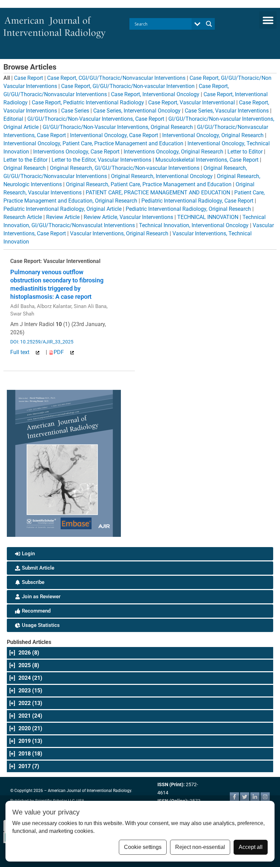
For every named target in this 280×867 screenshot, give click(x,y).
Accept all (251, 847)
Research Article (22, 217)
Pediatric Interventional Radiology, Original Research (188, 209)
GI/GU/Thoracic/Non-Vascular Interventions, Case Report (95, 119)
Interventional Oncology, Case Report (114, 135)
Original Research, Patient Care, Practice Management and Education (149, 184)
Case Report (28, 78)
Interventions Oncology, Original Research (173, 151)
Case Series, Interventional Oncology (137, 110)
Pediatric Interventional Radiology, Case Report (197, 200)
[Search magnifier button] (209, 24)
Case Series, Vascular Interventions (227, 110)
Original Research (24, 168)
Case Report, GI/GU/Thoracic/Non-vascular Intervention (128, 86)
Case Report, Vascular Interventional (191, 102)
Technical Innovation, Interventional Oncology (194, 225)
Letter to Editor (245, 151)
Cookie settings (143, 847)
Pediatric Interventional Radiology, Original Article (62, 209)
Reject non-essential (200, 847)
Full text (20, 352)
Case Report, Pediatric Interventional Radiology (88, 102)
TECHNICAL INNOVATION (207, 217)
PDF (59, 352)
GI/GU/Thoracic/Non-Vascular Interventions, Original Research (118, 127)
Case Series (75, 110)
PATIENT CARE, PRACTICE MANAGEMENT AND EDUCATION (158, 192)
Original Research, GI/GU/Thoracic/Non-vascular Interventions (124, 168)
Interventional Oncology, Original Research (213, 135)
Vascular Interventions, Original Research (119, 233)
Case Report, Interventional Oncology (155, 94)
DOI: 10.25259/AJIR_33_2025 (41, 341)
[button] (268, 20)
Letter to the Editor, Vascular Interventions (101, 160)
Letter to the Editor (25, 160)
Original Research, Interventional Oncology (162, 176)
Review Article (63, 217)
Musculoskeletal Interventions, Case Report (206, 160)
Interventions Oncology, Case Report (76, 151)
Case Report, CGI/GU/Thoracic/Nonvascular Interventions (116, 78)
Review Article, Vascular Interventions (128, 217)
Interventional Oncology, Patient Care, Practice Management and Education (93, 143)
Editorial (13, 119)
